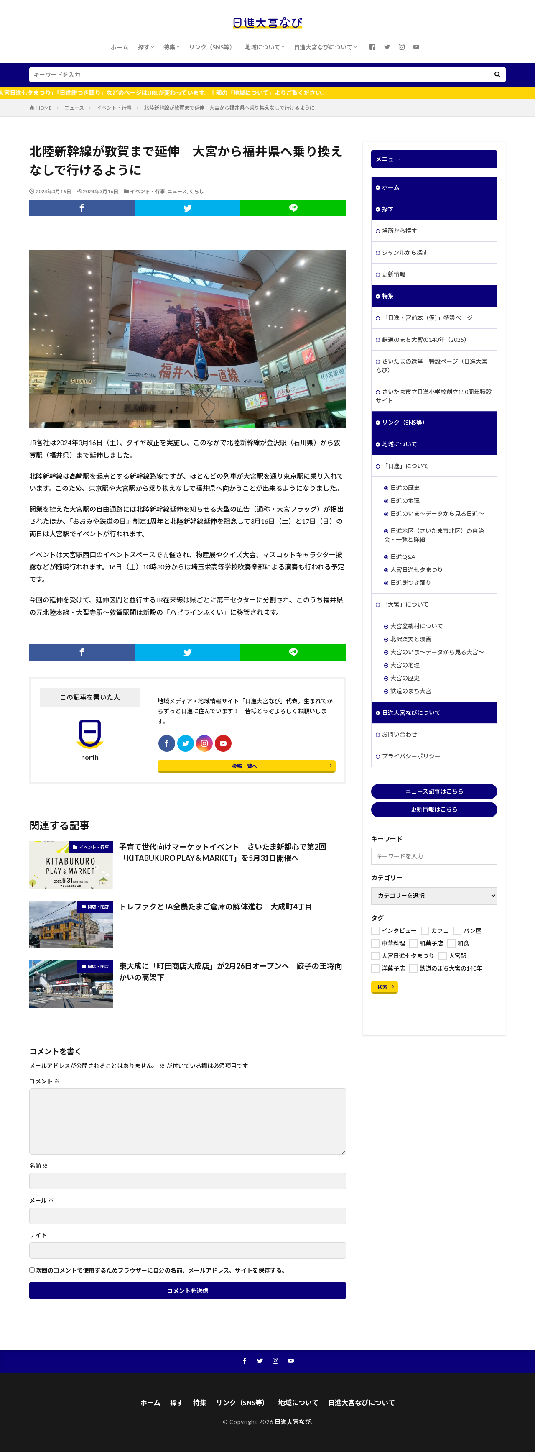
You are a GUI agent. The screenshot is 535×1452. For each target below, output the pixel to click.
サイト (38, 1235)
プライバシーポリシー (411, 756)
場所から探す (399, 230)
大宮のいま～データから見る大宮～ (437, 652)
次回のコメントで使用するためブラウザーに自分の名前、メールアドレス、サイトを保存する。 (162, 1270)
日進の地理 (405, 500)
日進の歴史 (405, 487)
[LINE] (293, 208)
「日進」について (405, 465)
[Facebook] (82, 208)
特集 (169, 47)
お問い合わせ (399, 734)
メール (41, 1201)
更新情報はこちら (434, 809)
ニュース (74, 108)
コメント (44, 1081)
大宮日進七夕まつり (416, 569)
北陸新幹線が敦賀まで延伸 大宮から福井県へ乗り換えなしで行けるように (229, 108)
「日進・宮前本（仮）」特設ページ (427, 317)
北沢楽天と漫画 (410, 639)
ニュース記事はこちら (434, 791)
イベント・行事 (114, 108)
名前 (38, 1166)
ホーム (119, 47)
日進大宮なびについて (323, 47)
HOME (44, 108)
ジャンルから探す (405, 252)
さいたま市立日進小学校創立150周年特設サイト (434, 396)
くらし (196, 191)
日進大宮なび (293, 1421)
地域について (262, 47)
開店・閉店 (98, 906)
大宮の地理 (405, 664)
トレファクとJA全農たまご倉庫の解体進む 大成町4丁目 (215, 906)
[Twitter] (188, 208)
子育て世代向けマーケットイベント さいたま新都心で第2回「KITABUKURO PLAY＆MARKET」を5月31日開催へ (222, 852)
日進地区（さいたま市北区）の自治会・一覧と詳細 (434, 535)
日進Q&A (402, 556)
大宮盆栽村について (416, 626)
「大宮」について (405, 604)
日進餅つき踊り (410, 582)
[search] (497, 74)
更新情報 (393, 274)
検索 (382, 987)
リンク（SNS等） (212, 47)
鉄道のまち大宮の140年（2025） (426, 339)
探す (144, 47)
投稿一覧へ (244, 766)
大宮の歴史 (405, 677)
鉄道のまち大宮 (410, 690)
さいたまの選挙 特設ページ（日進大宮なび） (431, 366)
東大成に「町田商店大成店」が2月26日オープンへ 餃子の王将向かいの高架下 (230, 971)
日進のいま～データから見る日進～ (437, 513)
